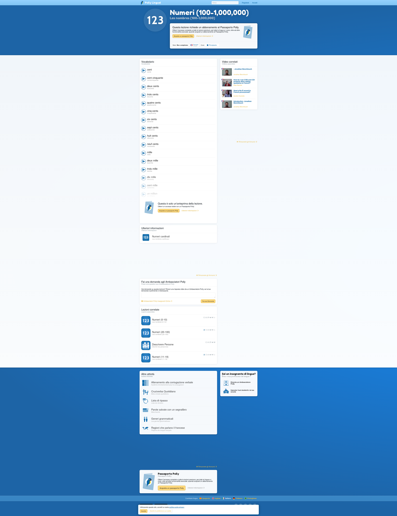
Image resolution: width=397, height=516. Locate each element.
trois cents (152, 94)
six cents (152, 119)
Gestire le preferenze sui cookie (160, 511)
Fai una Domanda (208, 301)
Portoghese (252, 498)
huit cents (152, 135)
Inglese (217, 498)
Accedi (254, 2)
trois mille (152, 168)
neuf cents (152, 144)
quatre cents (154, 102)
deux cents (153, 86)
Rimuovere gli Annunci (206, 275)
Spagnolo (206, 498)
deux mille (152, 160)
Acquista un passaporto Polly (183, 36)
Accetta (143, 511)
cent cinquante (155, 77)
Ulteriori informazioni (204, 36)
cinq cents (152, 111)
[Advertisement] (178, 259)
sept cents (152, 127)
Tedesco (238, 498)
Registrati (245, 2)
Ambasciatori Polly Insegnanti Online (157, 301)
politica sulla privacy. (176, 507)
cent (149, 69)
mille (149, 152)
